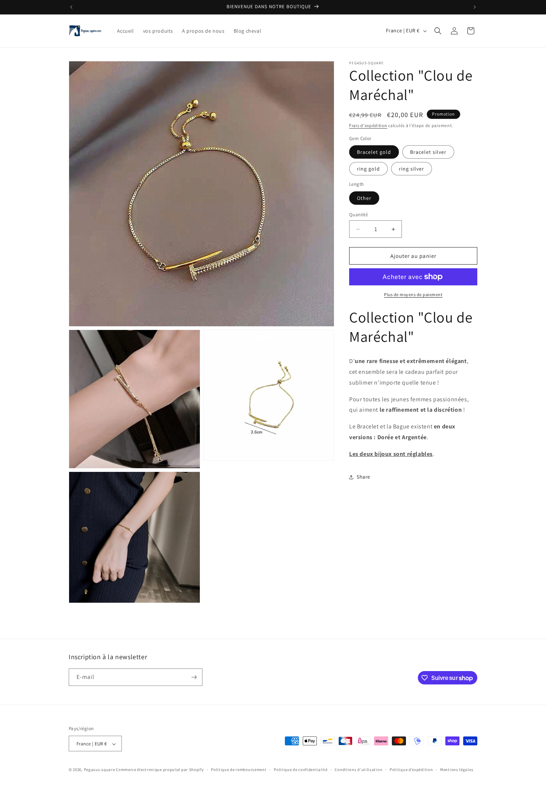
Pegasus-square (99, 770)
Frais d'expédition (368, 125)
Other (364, 198)
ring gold (368, 168)
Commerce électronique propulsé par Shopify (160, 770)
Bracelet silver (428, 152)
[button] (438, 31)
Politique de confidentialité (301, 769)
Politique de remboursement (238, 769)
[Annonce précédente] (71, 7)
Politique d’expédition (411, 769)
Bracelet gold (374, 152)
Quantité (358, 214)
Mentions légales (456, 769)
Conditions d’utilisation (358, 769)
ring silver (411, 168)
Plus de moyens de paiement (413, 294)
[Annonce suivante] (475, 7)
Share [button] (363, 476)
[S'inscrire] (194, 677)
